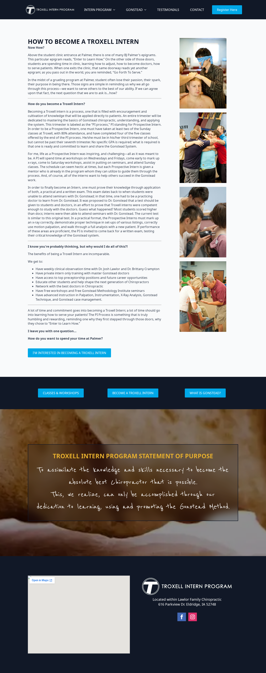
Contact (197, 10)
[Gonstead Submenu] (146, 10)
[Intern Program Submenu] (115, 10)
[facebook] (181, 617)
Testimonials (168, 10)
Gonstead (134, 10)
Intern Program (98, 10)
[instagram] (192, 617)
